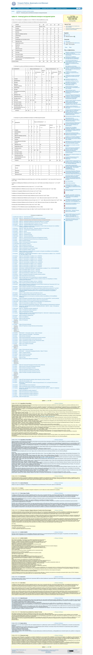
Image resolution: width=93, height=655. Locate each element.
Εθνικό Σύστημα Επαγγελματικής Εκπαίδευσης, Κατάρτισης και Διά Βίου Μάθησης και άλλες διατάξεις (73, 133)
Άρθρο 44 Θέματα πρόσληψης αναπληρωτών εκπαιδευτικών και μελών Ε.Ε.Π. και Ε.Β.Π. (36, 286)
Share (70, 47)
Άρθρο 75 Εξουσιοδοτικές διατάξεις (26, 349)
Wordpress (69, 652)
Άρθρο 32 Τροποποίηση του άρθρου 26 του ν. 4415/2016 (30, 266)
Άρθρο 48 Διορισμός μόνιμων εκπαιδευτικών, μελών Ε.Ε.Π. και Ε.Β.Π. (32, 294)
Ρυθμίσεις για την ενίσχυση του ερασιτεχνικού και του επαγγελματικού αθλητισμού (73, 107)
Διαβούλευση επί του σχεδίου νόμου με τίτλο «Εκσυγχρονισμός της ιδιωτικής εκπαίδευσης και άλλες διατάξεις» (73, 142)
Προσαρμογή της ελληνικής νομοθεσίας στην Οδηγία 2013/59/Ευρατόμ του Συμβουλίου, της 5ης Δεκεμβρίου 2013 (73, 200)
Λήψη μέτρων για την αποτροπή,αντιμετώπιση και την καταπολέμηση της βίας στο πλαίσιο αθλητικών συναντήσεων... (72, 119)
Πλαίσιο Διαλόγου (48, 652)
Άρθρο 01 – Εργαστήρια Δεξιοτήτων (26, 216)
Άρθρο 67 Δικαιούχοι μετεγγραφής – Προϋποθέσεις (29, 334)
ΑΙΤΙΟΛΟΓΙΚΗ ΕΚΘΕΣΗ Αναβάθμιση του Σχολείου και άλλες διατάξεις (73, 29)
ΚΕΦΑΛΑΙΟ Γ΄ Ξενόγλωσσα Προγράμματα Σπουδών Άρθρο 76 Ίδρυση (33, 351)
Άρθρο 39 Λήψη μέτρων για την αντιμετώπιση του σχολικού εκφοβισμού (33, 277)
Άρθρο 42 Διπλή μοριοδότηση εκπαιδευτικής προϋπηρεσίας (31, 282)
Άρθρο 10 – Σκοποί (23, 231)
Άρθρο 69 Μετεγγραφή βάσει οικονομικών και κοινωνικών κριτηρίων (32, 337)
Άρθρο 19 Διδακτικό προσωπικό (25, 245)
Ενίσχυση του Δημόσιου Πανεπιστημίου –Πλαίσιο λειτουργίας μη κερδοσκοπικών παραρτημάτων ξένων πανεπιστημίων (73, 54)
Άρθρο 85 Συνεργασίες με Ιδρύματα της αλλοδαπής (29, 369)
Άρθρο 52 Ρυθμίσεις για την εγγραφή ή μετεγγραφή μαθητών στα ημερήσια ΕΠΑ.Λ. (35, 301)
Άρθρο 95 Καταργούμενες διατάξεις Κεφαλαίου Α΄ (28, 391)
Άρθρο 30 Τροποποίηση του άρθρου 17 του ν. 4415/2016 (30, 263)
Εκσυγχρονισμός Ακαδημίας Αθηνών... (73, 116)
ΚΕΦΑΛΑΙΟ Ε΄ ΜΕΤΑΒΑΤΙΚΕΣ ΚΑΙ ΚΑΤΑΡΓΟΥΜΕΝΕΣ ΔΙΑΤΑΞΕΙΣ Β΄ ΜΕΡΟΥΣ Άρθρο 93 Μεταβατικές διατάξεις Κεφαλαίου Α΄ (39, 388)
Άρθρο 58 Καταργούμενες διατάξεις (26, 311)
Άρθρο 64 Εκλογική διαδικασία (25, 324)
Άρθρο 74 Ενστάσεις (23, 345)
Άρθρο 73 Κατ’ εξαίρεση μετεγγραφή (26, 343)
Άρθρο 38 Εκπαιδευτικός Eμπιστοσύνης (27, 275)
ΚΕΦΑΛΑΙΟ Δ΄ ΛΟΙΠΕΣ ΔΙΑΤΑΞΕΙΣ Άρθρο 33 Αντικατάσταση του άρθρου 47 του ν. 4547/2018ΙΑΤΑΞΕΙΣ (39, 268)
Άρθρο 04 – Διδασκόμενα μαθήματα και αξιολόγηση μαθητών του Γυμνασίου (34, 221)
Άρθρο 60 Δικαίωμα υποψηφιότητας (26, 315)
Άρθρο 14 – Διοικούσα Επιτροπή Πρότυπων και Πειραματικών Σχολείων (33, 237)
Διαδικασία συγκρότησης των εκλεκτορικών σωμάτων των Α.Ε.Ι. (72, 80)
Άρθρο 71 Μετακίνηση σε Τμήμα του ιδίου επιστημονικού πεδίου (31, 340)
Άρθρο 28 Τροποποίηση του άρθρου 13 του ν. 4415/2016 (30, 260)
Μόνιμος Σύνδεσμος (59, 403)
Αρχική (14, 8)
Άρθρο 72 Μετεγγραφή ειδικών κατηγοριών (27, 342)
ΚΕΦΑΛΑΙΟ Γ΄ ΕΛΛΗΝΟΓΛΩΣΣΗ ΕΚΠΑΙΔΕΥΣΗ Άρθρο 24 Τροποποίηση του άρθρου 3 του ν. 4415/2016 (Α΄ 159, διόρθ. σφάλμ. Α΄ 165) (39, 254)
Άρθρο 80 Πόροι (22, 357)
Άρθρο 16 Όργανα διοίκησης (24, 240)
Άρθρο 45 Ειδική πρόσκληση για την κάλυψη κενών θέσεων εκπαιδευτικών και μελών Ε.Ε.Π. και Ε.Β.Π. (39, 288)
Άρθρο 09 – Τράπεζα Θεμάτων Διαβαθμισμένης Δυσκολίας (30, 229)
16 (48, 400)
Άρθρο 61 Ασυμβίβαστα (23, 316)
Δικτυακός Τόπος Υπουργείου (48, 8)
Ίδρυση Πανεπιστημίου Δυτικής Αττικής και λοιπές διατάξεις (73, 190)
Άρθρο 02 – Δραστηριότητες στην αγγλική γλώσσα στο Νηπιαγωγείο (32, 218)
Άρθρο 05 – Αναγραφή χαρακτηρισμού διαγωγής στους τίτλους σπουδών (33, 222)
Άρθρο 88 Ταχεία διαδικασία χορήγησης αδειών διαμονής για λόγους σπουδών (34, 379)
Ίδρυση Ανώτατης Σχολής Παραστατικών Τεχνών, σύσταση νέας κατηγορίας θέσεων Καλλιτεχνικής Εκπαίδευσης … (73, 92)
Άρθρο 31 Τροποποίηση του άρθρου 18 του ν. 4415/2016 (30, 265)
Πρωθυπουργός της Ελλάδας (23, 8)
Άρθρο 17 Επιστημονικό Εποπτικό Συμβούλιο (28, 242)
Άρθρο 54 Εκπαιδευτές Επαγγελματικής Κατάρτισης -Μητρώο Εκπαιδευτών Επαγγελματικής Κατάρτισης (39, 304)
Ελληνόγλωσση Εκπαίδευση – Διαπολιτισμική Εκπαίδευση (71, 208)
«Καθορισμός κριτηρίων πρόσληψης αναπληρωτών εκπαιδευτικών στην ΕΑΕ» (73, 76)
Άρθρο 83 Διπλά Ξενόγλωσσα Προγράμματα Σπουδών (30, 366)
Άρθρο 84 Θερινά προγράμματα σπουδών (27, 367)
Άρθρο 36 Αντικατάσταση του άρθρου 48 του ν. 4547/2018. (30, 272)
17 (49, 400)
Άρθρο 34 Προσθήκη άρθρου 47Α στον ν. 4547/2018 (29, 269)
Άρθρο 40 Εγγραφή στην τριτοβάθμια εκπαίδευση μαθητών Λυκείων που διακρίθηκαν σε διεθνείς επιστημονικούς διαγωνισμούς (38, 279)
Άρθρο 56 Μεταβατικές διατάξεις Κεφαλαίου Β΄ (28, 308)
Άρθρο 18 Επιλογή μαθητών (24, 243)
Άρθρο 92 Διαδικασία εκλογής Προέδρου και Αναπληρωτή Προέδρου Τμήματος (34, 386)
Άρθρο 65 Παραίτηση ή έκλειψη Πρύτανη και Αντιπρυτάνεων (31, 325)
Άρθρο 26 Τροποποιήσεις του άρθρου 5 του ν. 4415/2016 (30, 257)
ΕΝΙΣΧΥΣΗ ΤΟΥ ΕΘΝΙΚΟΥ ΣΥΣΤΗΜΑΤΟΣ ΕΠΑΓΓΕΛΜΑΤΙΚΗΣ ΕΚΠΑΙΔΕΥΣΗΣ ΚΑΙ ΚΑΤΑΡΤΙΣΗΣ (72, 57)
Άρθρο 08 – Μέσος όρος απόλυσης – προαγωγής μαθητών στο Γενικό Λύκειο (34, 228)
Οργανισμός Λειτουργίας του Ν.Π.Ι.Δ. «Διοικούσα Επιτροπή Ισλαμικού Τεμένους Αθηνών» (73, 219)
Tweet (66, 47)
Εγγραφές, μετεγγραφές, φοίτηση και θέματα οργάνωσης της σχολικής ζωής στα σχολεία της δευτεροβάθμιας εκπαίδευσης (73, 196)
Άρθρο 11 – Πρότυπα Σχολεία (25, 232)
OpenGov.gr (14, 652)
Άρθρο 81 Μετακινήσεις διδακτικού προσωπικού (28, 358)
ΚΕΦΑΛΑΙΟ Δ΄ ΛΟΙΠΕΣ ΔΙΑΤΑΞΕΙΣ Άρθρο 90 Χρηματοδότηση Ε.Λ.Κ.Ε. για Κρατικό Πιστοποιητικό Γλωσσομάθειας (38, 383)
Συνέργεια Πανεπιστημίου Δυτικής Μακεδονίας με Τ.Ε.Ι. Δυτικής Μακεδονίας (72, 158)
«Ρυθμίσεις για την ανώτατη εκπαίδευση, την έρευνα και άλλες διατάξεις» (72, 72)
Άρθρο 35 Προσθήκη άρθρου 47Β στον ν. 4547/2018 (29, 271)
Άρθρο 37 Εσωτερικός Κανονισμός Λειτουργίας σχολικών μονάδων (32, 274)
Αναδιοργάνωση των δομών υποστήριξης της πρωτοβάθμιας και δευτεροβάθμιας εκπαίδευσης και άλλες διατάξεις (73, 186)
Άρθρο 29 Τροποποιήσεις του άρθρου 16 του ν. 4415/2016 (31, 262)
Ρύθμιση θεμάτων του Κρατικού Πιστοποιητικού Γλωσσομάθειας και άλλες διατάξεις (72, 87)
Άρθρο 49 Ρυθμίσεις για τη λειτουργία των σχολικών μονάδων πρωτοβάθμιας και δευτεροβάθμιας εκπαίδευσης (38, 296)
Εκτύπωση (68, 34)
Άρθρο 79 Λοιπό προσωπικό (24, 355)
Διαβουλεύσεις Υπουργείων (61, 8)
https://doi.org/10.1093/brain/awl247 (47, 416)
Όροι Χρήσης (48, 651)
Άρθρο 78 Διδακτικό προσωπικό (25, 354)
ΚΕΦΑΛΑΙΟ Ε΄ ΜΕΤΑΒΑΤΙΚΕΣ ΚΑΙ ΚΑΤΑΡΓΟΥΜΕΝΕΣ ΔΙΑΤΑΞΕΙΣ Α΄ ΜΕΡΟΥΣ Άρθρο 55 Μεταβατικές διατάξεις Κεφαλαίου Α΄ (39, 306)
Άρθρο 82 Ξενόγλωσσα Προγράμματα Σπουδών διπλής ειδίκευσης (32, 364)
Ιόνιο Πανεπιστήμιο (69, 181)
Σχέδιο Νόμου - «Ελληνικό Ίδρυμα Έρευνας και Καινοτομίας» (72, 211)
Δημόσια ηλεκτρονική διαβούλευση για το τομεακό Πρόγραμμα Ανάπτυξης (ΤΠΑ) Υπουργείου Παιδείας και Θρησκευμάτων (73, 124)
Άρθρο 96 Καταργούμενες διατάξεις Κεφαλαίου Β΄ (29, 393)
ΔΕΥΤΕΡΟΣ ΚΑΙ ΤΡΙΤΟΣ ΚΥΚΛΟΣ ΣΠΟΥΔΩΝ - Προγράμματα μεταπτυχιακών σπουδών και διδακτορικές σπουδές (72, 83)
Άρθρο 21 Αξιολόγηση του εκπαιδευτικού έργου (28, 248)
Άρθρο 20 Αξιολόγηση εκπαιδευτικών (26, 246)
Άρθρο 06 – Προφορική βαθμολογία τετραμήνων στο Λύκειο (31, 224)
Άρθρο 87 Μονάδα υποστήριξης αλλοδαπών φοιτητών (30, 372)
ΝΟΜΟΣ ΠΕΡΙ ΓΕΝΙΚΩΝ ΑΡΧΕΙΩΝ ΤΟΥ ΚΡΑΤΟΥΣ (73, 155)
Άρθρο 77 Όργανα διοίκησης (24, 352)
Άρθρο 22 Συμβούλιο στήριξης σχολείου (27, 249)
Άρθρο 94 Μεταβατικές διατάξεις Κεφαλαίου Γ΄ (28, 390)
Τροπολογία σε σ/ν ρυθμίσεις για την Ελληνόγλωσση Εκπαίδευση (73, 204)
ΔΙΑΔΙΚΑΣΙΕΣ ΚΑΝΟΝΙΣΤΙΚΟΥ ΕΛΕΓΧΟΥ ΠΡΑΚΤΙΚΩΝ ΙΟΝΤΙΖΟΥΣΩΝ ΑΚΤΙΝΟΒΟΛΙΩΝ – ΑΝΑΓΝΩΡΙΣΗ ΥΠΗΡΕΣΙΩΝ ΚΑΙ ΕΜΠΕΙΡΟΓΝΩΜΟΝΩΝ (73, 167)
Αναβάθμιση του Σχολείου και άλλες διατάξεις (25, 11)
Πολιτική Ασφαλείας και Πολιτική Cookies (48, 650)
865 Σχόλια (68, 41)
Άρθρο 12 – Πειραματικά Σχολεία (25, 234)
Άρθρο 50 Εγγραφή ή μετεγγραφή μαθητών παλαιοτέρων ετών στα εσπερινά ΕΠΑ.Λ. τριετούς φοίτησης (39, 298)
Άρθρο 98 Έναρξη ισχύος (24, 396)
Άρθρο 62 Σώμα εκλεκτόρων (24, 318)
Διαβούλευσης (77, 42)
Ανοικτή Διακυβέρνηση (35, 8)
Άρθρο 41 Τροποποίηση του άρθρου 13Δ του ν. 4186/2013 (31, 281)
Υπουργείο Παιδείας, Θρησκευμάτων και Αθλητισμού (32, 3)
